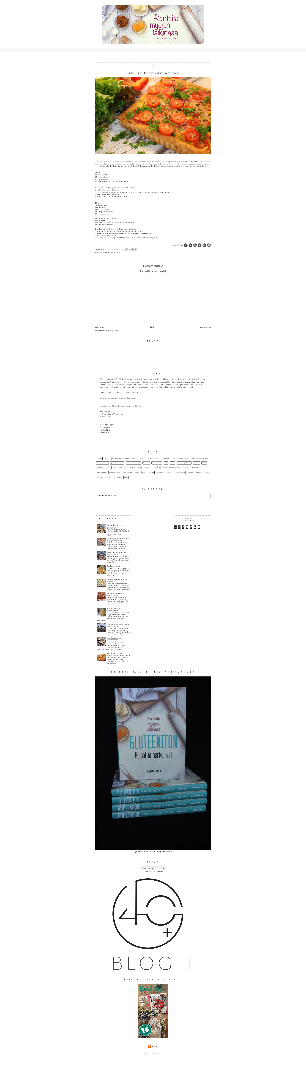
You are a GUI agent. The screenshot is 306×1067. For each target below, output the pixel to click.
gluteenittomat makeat (117, 463)
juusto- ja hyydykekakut (184, 463)
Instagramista (105, 427)
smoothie (190, 472)
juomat (172, 463)
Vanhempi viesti (205, 327)
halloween (146, 463)
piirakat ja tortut (128, 472)
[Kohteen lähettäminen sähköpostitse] (124, 249)
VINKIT (107, 458)
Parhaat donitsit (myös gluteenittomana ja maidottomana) (118, 654)
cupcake (141, 458)
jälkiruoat (196, 463)
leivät (139, 467)
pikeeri (137, 472)
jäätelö (204, 463)
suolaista (117, 252)
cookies (134, 458)
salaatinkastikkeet (180, 472)
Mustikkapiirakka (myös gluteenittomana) (115, 639)
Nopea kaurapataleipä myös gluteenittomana (116, 553)
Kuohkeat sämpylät (113, 566)
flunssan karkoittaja (153, 458)
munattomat (195, 467)
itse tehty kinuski (156, 463)
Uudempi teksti (100, 327)
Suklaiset (99, 458)
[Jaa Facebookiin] (132, 249)
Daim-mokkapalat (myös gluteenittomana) (115, 594)
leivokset (132, 467)
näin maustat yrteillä (114, 472)
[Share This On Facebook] (186, 245)
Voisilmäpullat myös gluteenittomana (114, 610)
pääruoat (151, 472)
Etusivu (152, 327)
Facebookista (105, 430)
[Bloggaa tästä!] (127, 249)
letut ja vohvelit (148, 467)
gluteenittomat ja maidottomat (200, 458)
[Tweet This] (190, 245)
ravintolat (169, 472)
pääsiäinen (160, 472)
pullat (143, 472)
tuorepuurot (100, 477)
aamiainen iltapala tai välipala (120, 458)
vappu (126, 477)
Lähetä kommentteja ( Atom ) (109, 331)
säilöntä (207, 472)
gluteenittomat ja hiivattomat (180, 458)
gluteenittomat (108, 252)
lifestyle (158, 467)
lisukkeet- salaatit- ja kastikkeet (171, 467)
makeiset (185, 467)
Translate (159, 871)
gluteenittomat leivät (102, 463)
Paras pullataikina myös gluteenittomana (115, 526)
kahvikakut (100, 467)
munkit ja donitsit (101, 472)
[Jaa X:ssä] (130, 249)
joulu (166, 463)
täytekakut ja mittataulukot (114, 477)
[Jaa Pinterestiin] (135, 249)
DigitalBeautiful (157, 1053)
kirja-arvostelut (122, 467)
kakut (107, 467)
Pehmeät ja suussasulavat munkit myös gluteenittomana (118, 540)
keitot (113, 467)
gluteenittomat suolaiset (133, 463)
